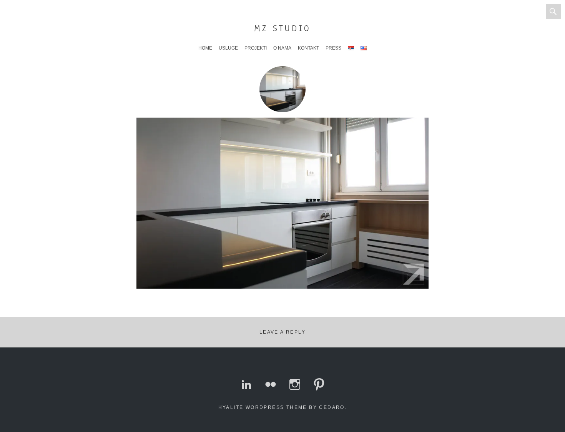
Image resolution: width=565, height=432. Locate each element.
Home (205, 48)
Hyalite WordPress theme (262, 407)
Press (333, 48)
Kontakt (308, 48)
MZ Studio (282, 28)
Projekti (255, 48)
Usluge (228, 48)
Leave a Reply (282, 332)
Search (553, 11)
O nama (282, 48)
